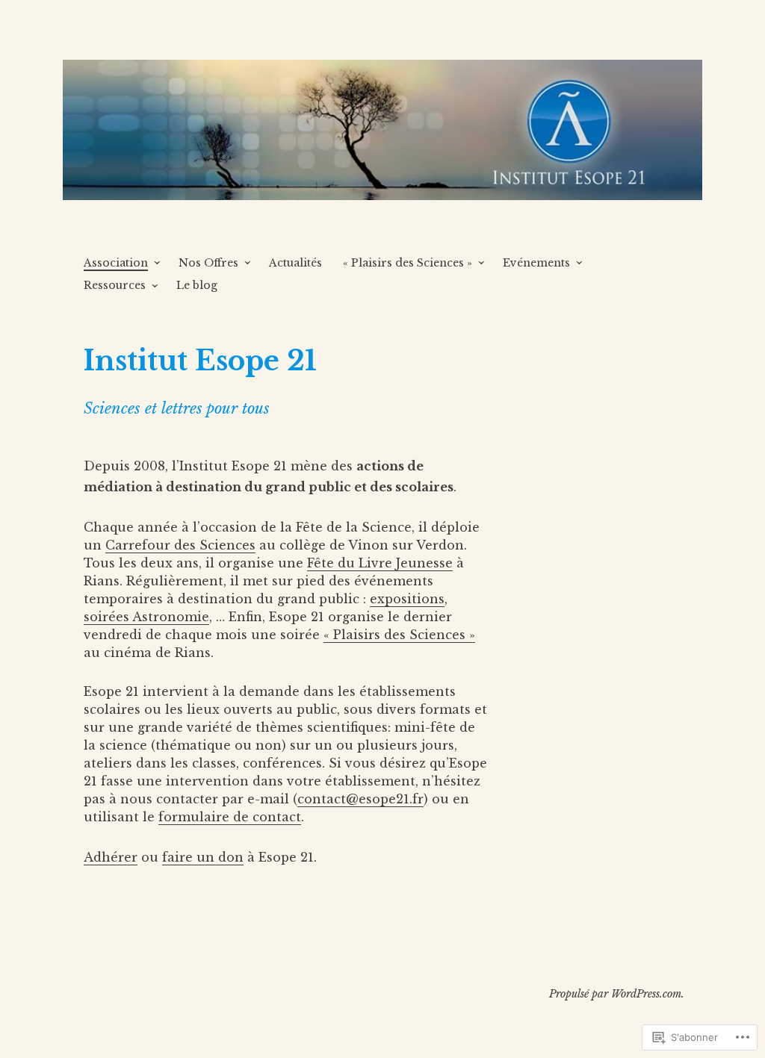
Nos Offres (208, 263)
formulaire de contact (229, 816)
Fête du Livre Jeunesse (380, 563)
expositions (407, 598)
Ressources (115, 285)
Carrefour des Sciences (180, 545)
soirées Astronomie (146, 616)
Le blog (196, 285)
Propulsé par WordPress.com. (616, 994)
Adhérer (110, 857)
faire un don (203, 857)
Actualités (295, 263)
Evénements (536, 263)
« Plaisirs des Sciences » (407, 263)
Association (116, 263)
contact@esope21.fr (360, 798)
